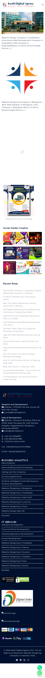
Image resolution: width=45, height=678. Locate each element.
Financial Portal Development (15, 529)
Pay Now (6, 516)
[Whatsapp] (39, 673)
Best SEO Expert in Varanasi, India (19, 367)
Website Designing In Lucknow (16, 502)
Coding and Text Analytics (14, 472)
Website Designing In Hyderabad (17, 493)
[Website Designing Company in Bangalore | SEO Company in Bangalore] (22, 77)
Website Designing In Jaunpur (16, 552)
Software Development (12, 525)
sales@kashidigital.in (14, 431)
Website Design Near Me (13, 511)
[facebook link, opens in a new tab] (20, 660)
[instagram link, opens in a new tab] (24, 660)
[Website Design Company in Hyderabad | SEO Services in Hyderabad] (22, 23)
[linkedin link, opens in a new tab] (17, 660)
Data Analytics (8, 463)
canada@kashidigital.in (15, 412)
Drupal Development (11, 538)
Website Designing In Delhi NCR (17, 497)
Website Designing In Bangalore (17, 488)
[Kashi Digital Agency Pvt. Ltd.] (18, 5)
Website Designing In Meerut (15, 547)
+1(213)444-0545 (11, 441)
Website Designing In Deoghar (16, 557)
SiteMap (5, 570)
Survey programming (11, 477)
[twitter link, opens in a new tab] (28, 660)
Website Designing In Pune (14, 506)
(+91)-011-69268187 (12, 436)
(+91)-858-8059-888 (13, 439)
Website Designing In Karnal (15, 566)
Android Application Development (18, 534)
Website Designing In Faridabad (17, 543)
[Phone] (39, 667)
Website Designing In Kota (14, 561)
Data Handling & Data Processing (17, 468)
